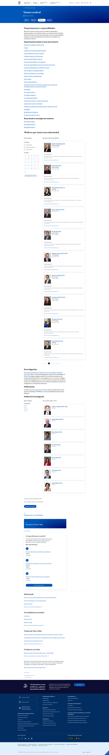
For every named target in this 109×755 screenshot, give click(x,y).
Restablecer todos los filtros (30, 175)
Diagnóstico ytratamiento (33, 20)
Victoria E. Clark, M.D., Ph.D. (58, 297)
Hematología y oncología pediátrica (34, 70)
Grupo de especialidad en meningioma (34, 62)
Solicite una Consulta (29, 15)
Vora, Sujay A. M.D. (56, 470)
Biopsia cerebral (28, 619)
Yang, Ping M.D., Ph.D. (57, 483)
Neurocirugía (27, 79)
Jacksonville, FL (29, 149)
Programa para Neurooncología (34, 372)
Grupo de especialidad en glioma (33, 59)
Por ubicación (26, 142)
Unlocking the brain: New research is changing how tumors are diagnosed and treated (44, 637)
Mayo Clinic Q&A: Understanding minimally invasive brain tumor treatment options (43, 634)
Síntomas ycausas (27, 20)
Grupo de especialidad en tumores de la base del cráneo (39, 65)
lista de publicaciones (37, 390)
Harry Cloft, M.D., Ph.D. (57, 341)
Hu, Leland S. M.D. (56, 444)
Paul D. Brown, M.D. (56, 165)
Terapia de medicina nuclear (32, 115)
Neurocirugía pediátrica (30, 82)
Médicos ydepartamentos (42, 20)
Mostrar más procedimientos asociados (33, 625)
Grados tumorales (28, 604)
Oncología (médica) (29, 92)
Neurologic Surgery (29, 121)
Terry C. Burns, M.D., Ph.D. (58, 209)
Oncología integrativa (30, 95)
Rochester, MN (29, 144)
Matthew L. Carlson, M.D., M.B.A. (60, 253)
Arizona (25, 405)
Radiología (27, 109)
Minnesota (26, 409)
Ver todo (25, 410)
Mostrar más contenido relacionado (32, 607)
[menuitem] (26, 20)
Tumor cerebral (32, 12)
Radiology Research (29, 127)
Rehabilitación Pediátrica (31, 112)
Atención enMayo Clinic (49, 20)
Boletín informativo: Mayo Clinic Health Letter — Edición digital (38, 653)
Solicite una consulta (30, 506)
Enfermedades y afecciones (30, 7)
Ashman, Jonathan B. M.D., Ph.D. (60, 406)
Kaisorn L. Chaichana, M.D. (58, 275)
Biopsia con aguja (28, 622)
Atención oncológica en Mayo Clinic (34, 45)
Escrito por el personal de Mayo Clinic (33, 498)
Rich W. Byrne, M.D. (56, 231)
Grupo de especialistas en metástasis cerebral (36, 68)
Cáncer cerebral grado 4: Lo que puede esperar (35, 600)
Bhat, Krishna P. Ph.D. (57, 432)
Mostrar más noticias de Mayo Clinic (32, 644)
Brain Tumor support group (42, 540)
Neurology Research (29, 124)
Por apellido (26, 152)
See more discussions (39, 585)
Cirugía (26, 48)
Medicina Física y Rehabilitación (33, 76)
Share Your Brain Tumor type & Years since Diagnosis (38, 551)
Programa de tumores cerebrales (33, 103)
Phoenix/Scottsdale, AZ (30, 147)
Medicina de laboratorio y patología (34, 73)
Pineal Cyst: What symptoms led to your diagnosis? (38, 576)
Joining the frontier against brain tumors (33, 641)
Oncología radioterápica (30, 98)
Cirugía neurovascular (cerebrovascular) (35, 50)
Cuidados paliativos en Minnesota (33, 56)
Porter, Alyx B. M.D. (56, 457)
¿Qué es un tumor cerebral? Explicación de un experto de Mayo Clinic (40, 597)
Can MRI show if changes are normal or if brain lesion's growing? (38, 564)
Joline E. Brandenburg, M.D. (58, 143)
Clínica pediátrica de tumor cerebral (34, 53)
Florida (25, 407)
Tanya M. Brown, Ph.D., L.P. (58, 187)
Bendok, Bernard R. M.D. (58, 419)
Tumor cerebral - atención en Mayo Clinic (33, 501)
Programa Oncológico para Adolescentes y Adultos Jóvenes (40, 106)
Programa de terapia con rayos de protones (36, 101)
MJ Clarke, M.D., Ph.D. (57, 319)
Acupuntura (27, 616)
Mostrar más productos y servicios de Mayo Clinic (35, 656)
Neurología (27, 89)
